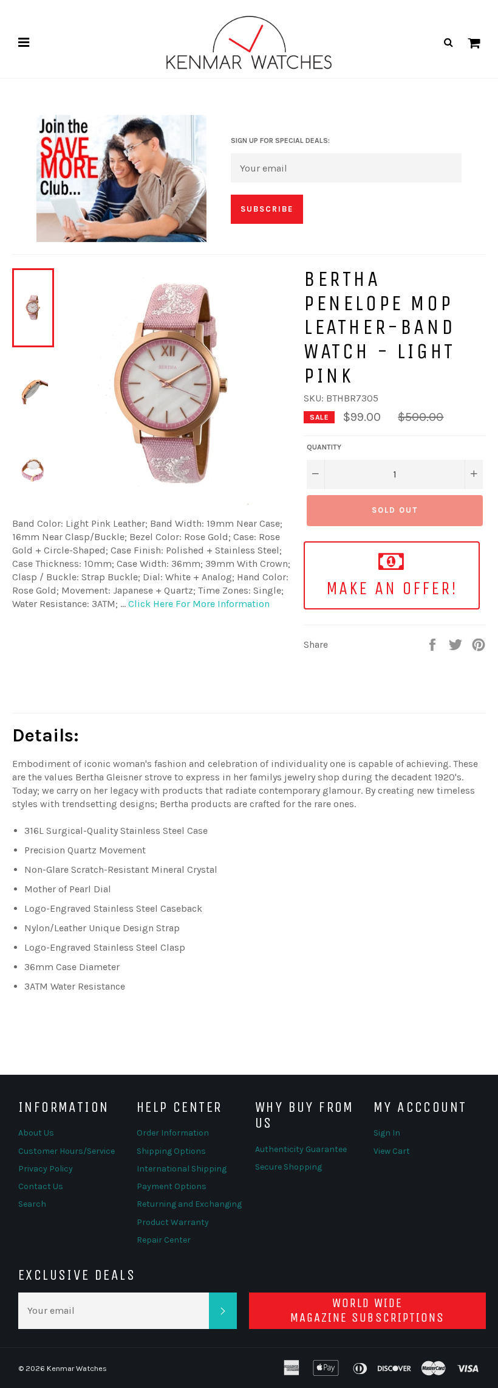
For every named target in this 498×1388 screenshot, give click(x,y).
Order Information (173, 1133)
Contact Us (40, 1186)
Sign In (387, 1133)
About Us (36, 1133)
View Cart (392, 1151)
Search (32, 1204)
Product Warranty (173, 1222)
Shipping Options (171, 1151)
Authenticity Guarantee (301, 1149)
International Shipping (182, 1169)
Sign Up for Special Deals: (280, 140)
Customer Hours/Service (66, 1151)
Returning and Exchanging (189, 1204)
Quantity (324, 447)
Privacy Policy (45, 1169)
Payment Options (171, 1186)
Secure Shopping (288, 1167)
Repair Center (164, 1240)
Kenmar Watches (77, 1368)
